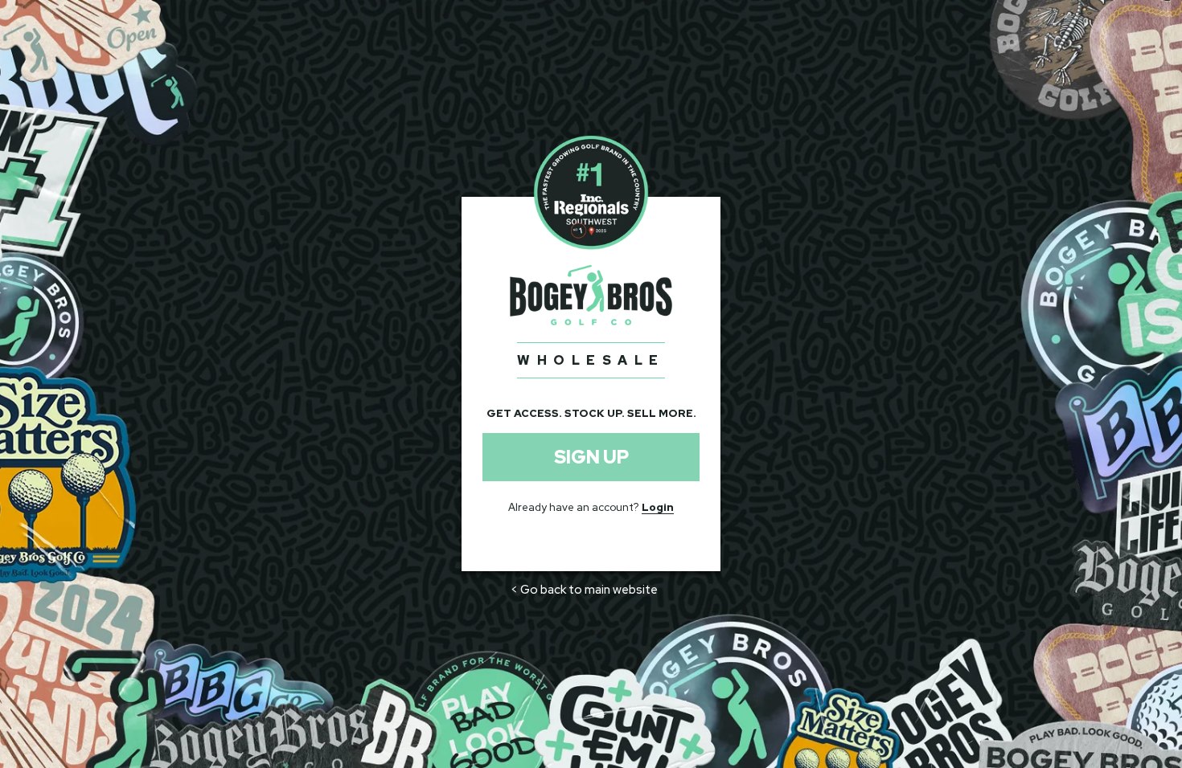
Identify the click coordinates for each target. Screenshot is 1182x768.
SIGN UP (591, 457)
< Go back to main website (584, 590)
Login (658, 507)
